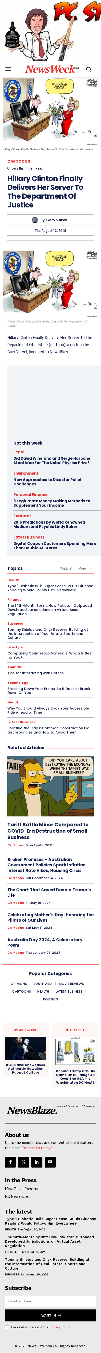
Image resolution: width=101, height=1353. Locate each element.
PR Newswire (16, 1196)
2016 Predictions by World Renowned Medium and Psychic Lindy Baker (49, 524)
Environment (25, 473)
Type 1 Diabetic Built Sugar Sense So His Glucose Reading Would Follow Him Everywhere (50, 588)
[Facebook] (10, 1162)
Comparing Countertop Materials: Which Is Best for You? (50, 655)
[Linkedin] (36, 1162)
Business (15, 623)
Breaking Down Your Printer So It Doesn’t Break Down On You (48, 690)
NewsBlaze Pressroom (23, 1188)
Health (13, 580)
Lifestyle (15, 647)
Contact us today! (37, 1147)
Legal (19, 452)
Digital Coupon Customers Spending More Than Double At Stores (54, 545)
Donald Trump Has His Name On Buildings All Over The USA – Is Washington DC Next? (75, 1076)
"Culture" (66, 568)
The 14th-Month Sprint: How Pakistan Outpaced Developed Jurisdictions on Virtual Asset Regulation (49, 609)
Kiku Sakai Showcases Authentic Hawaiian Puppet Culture (25, 1069)
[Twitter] (23, 1162)
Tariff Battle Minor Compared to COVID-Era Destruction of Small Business (47, 831)
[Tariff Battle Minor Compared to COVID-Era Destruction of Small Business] (50, 786)
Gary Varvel (57, 220)
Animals (14, 667)
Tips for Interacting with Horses (35, 673)
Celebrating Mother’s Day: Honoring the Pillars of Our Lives (50, 917)
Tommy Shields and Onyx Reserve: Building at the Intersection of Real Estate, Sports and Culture (47, 633)
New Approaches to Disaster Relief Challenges (47, 482)
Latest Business (29, 537)
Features (22, 516)
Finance (14, 599)
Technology (17, 682)
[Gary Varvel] (36, 220)
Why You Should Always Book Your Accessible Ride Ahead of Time (48, 710)
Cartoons (18, 161)
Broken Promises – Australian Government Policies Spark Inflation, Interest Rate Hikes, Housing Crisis (47, 865)
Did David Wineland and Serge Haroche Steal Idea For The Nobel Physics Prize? (51, 460)
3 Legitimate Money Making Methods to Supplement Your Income (51, 503)
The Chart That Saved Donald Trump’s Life (49, 892)
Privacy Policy (60, 1327)
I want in (47, 1315)
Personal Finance (30, 494)
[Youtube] (50, 1162)
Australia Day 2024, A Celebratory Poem (45, 942)
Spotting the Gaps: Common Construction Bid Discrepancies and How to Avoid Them (48, 730)
